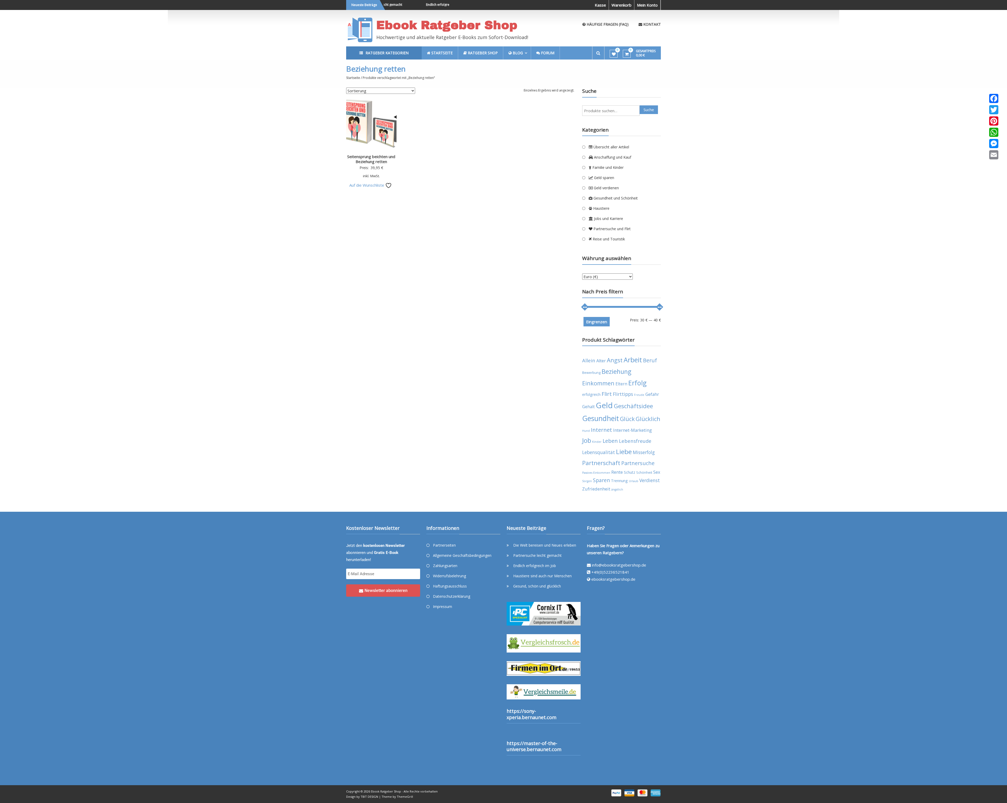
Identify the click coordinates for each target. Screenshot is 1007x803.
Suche (649, 109)
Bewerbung (591, 372)
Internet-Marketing (632, 430)
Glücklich (648, 419)
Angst (615, 360)
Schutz (629, 472)
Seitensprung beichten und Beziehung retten (371, 159)
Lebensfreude (635, 441)
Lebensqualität (598, 452)
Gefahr (652, 394)
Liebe (624, 451)
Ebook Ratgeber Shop (446, 25)
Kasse (600, 5)
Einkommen (598, 383)
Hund (586, 431)
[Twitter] (993, 109)
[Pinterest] (993, 121)
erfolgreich (591, 394)
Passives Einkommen (596, 473)
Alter (601, 361)
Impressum (442, 606)
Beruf (650, 360)
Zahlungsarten (445, 565)
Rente (617, 472)
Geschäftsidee (633, 406)
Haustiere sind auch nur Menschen (542, 575)
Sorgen (587, 481)
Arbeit (633, 359)
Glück (627, 419)
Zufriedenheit (596, 489)
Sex (656, 472)
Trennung (619, 480)
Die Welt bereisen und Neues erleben (544, 545)
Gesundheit (600, 418)
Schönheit (644, 472)
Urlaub (633, 481)
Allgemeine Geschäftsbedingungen (462, 555)
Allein (588, 360)
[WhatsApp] (993, 132)
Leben (610, 440)
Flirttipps (623, 394)
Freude (639, 395)
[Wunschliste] (614, 54)
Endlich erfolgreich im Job (429, 4)
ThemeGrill (405, 797)
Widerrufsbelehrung (449, 575)
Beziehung (616, 371)
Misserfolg (644, 452)
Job (586, 440)
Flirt (607, 393)
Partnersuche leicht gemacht (537, 555)
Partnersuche (638, 463)
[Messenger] (993, 143)
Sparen (601, 480)
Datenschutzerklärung (451, 596)
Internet (601, 429)
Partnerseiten (444, 545)
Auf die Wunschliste (367, 185)
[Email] (993, 154)
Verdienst (649, 480)
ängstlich (617, 489)
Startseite (353, 78)
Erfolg (637, 382)
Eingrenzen (596, 321)
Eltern (621, 384)
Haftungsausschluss (450, 586)
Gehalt (588, 406)
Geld (604, 405)
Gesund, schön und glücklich (537, 586)
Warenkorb (621, 5)
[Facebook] (993, 98)
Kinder (597, 442)
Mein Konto (647, 5)
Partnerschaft (601, 463)
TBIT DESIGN (369, 797)
